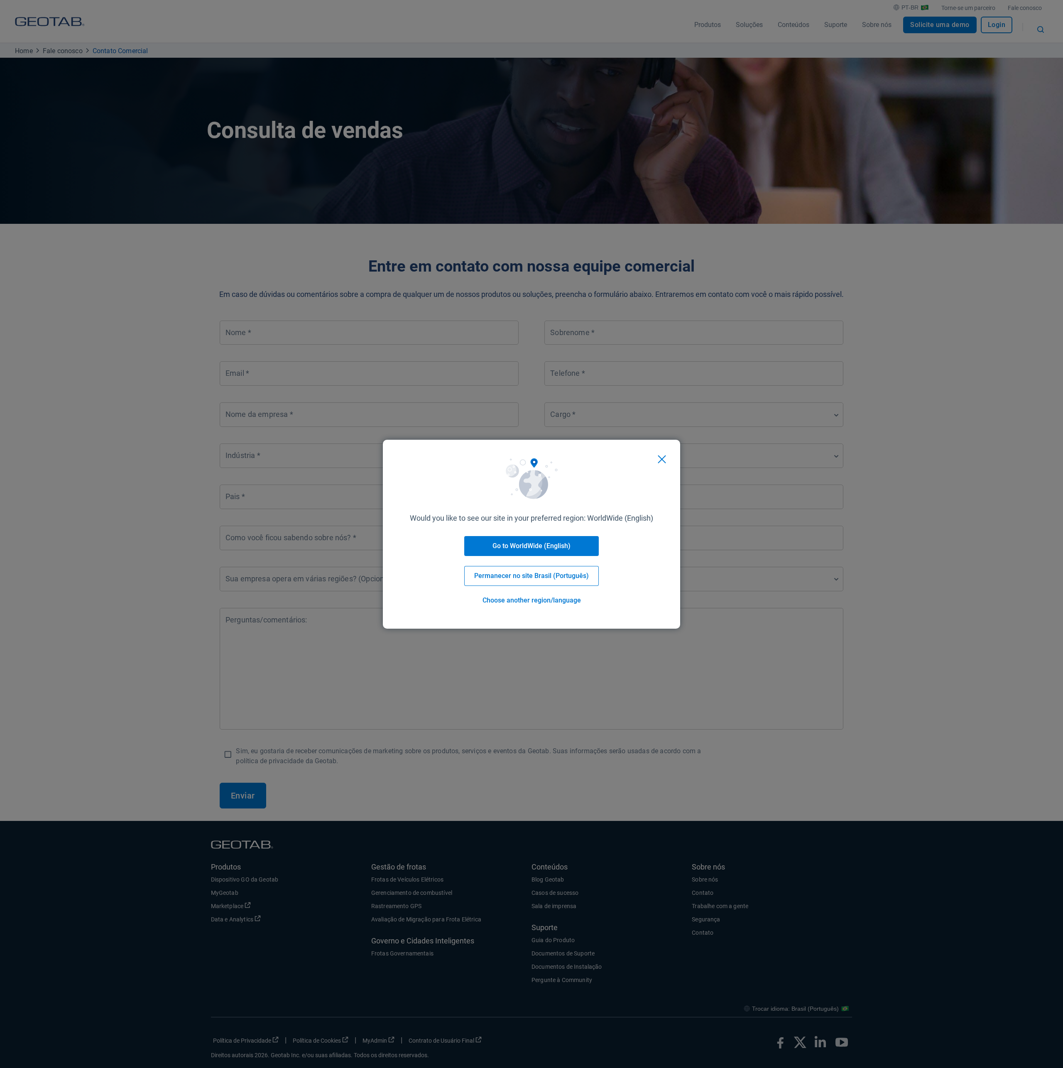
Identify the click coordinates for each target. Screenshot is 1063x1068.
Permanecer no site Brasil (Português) (531, 576)
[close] (662, 459)
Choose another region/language (532, 600)
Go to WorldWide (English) (531, 546)
